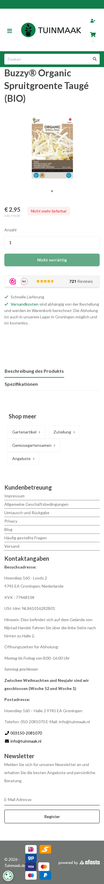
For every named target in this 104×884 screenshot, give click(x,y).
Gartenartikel (24, 431)
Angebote (21, 458)
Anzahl (10, 229)
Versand (11, 546)
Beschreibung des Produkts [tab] (34, 371)
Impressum (14, 495)
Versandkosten (24, 304)
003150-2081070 (26, 732)
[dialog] (8, 876)
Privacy (10, 520)
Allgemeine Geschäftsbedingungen (36, 504)
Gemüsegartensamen (31, 445)
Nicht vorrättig (52, 259)
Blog (8, 529)
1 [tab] (52, 191)
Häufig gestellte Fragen (25, 537)
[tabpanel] (52, 148)
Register (52, 816)
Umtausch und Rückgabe (26, 512)
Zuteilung (62, 431)
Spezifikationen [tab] (21, 384)
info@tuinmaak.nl (25, 741)
